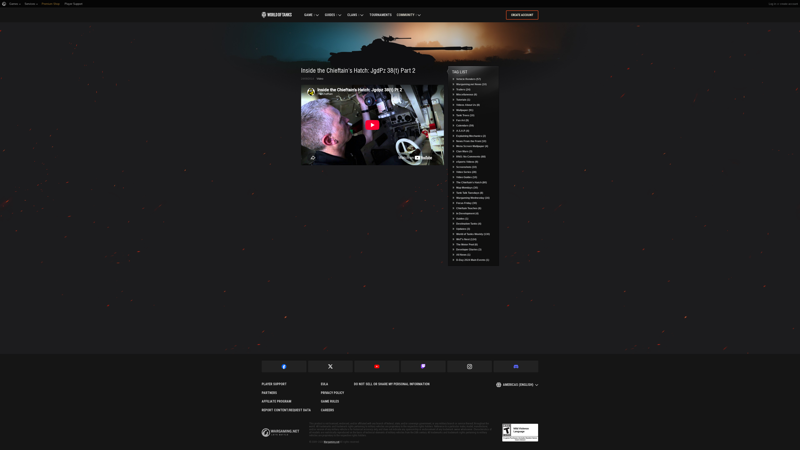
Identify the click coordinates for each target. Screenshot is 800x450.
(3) (464, 151)
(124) (466, 239)
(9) (462, 120)
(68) (471, 156)
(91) (464, 110)
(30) (467, 187)
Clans (352, 15)
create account (789, 3)
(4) (462, 130)
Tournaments (380, 15)
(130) (473, 234)
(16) (473, 197)
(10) (471, 84)
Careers (327, 410)
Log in (772, 3)
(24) (463, 89)
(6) (466, 94)
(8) (468, 105)
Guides (330, 15)
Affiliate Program (276, 401)
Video (320, 78)
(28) (466, 172)
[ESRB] (520, 433)
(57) (468, 79)
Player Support (274, 384)
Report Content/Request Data (286, 410)
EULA (324, 384)
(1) (463, 99)
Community (405, 15)
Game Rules (330, 401)
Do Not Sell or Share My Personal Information (392, 384)
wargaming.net (280, 432)
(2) (471, 136)
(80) (471, 182)
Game (308, 15)
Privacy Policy (332, 393)
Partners (269, 393)
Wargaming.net (331, 441)
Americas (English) (518, 385)
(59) (465, 125)
